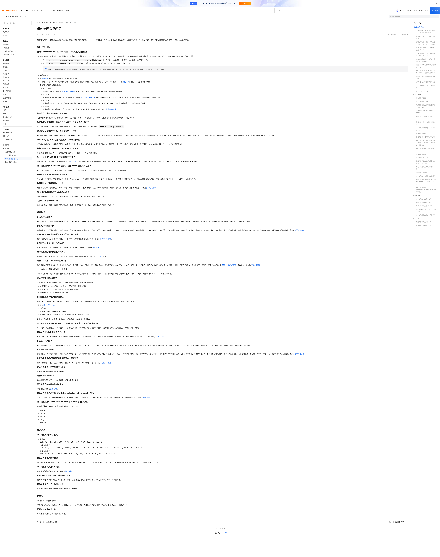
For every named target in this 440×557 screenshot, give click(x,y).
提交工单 (125, 81)
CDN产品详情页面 (229, 265)
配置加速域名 (255, 265)
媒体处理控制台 (49, 305)
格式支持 (68, 471)
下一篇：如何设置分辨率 (395, 522)
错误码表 (45, 78)
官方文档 (6, 16)
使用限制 (161, 336)
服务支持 (52, 22)
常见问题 (60, 22)
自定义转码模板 (105, 239)
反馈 (226, 533)
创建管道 (146, 397)
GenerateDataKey (68, 91)
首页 (38, 22)
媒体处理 (15, 16)
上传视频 (96, 247)
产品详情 (403, 34)
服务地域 (53, 389)
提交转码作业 (111, 109)
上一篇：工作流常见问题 (48, 522)
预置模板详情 (299, 230)
